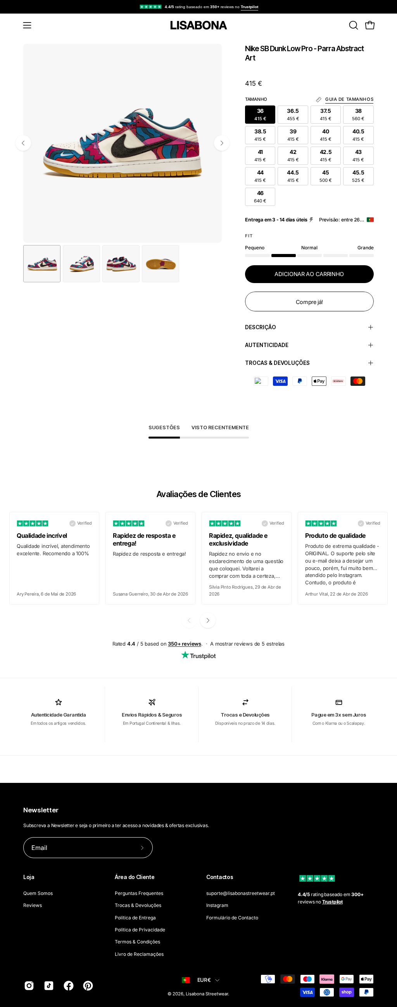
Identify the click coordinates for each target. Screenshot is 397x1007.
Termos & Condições (137, 942)
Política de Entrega (135, 917)
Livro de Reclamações (139, 954)
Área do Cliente (135, 877)
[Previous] (23, 143)
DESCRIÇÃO (260, 327)
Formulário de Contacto (232, 917)
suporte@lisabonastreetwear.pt (240, 893)
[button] (352, 25)
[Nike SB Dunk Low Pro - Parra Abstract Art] (41, 263)
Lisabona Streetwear (207, 994)
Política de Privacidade (140, 930)
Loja (29, 877)
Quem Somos (38, 893)
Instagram (217, 905)
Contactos (219, 877)
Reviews (32, 905)
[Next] (222, 143)
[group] (198, 7)
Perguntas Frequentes (139, 893)
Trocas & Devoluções (138, 905)
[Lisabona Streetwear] (198, 25)
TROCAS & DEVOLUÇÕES (277, 363)
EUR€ (204, 980)
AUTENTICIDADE (266, 345)
